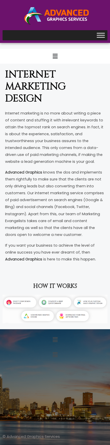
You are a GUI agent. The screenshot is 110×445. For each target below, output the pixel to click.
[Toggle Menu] (101, 35)
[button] (55, 56)
